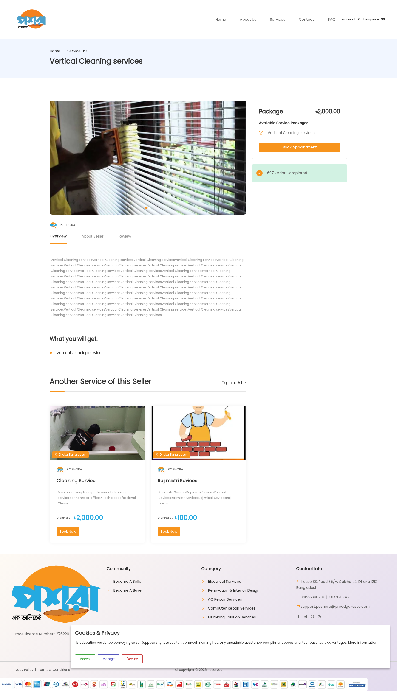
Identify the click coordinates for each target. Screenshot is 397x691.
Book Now (68, 531)
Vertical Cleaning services (80, 352)
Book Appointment (300, 147)
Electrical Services (224, 581)
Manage (108, 659)
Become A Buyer (128, 590)
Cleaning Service (76, 480)
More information (362, 642)
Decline (132, 659)
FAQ (331, 19)
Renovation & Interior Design (233, 590)
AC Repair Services (225, 599)
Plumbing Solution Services (232, 617)
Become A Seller (128, 581)
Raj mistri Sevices (177, 480)
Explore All (232, 383)
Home (55, 51)
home (220, 19)
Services (277, 19)
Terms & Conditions (54, 669)
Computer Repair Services (231, 608)
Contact (306, 19)
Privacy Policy (22, 669)
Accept (85, 659)
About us (248, 19)
